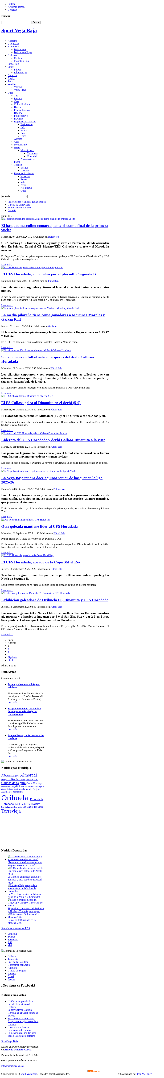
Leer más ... (7, 264)
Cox (35, 783)
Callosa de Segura (13, 783)
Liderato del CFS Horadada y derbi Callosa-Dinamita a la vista (53, 440)
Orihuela (15, 797)
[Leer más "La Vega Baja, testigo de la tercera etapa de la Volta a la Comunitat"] (26, 891)
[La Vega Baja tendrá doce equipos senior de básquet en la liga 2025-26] (38, 471)
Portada (11, 4)
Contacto (12, 9)
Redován (25, 803)
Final (10, 660)
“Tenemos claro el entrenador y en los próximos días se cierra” (25, 864)
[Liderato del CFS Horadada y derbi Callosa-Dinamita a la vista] (34, 433)
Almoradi (28, 775)
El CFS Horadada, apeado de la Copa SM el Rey (41, 562)
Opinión (12, 210)
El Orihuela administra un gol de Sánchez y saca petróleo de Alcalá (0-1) (25, 879)
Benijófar (25, 779)
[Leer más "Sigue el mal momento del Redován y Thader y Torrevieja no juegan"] (26, 905)
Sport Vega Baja (9, 1041)
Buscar (36, 22)
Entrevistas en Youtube (19, 207)
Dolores (20, 786)
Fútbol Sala (54, 281)
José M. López (144, 1074)
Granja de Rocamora (9, 789)
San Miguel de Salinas (33, 807)
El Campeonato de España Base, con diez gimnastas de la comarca (23, 1021)
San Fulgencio (7, 807)
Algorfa (16, 776)
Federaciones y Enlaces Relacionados (27, 201)
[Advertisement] (23, 830)
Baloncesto (53, 236)
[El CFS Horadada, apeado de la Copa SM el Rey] (27, 555)
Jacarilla (5, 792)
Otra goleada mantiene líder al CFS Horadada (39, 526)
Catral (29, 783)
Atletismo (52, 326)
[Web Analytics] (93, 1071)
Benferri (16, 779)
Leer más (12, 702)
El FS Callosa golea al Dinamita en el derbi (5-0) (41, 403)
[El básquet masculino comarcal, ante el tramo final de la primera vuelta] (38, 218)
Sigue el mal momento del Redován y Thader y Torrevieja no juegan (26, 910)
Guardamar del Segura (28, 789)
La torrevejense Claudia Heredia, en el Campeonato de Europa (23, 1012)
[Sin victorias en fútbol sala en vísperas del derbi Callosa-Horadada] (36, 350)
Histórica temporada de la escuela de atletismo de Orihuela (20, 1004)
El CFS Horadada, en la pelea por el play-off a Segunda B (48, 274)
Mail (10, 945)
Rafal (17, 804)
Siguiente (12, 657)
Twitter (11, 936)
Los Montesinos (16, 792)
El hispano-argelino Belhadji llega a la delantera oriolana (22, 1034)
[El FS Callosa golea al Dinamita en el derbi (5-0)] (27, 396)
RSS (10, 942)
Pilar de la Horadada (18, 962)
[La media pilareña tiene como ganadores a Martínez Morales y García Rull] (40, 308)
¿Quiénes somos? (16, 6)
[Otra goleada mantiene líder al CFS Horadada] (25, 519)
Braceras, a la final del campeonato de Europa (19, 1028)
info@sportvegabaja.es (12, 1066)
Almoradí (12, 967)
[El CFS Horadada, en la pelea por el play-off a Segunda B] (32, 267)
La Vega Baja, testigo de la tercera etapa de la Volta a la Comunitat (25, 895)
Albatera (6, 775)
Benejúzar (6, 779)
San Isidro (18, 807)
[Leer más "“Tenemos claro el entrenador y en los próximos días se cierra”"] (26, 859)
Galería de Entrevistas (19, 204)
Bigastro (34, 779)
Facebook (13, 939)
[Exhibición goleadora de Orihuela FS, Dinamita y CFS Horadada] (35, 593)
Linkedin (12, 933)
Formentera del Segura (34, 786)
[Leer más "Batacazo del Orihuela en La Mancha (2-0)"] (26, 917)
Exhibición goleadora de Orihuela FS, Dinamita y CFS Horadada (54, 600)
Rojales (35, 803)
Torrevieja (11, 811)
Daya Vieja (11, 786)
